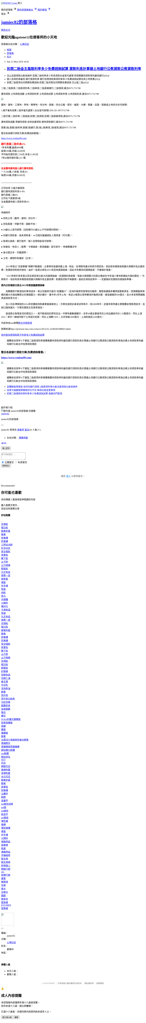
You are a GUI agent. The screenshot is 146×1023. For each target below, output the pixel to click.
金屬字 (4, 800)
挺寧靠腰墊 (7, 723)
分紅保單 (5, 702)
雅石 (3, 712)
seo (2, 872)
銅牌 (3, 797)
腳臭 (3, 534)
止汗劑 (4, 562)
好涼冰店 (5, 548)
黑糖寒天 (5, 743)
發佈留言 (6, 466)
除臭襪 (4, 538)
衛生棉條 (5, 862)
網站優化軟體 (8, 750)
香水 (3, 889)
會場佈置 (5, 773)
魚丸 (3, 596)
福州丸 (4, 606)
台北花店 (5, 776)
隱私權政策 (89, 983)
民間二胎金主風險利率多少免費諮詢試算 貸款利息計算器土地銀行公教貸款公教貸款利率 (74, 69)
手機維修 (5, 855)
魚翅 (3, 613)
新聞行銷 (5, 875)
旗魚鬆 (4, 579)
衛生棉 (4, 859)
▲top (3, 443)
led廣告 (4, 811)
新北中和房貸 (25, 323)
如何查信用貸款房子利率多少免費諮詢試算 (22, 335)
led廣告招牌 (7, 804)
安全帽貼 (5, 551)
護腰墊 (4, 733)
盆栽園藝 (5, 709)
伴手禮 (4, 586)
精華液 (4, 882)
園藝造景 (5, 705)
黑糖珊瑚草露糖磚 (10, 746)
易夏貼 (4, 555)
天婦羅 (4, 599)
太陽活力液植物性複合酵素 (15, 740)
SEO (3, 759)
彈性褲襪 (5, 828)
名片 (9, 56)
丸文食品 (5, 572)
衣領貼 (4, 524)
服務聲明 (100, 983)
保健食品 (5, 675)
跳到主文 (5, 30)
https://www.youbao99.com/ (14, 138)
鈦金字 (4, 814)
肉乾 (3, 592)
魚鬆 (3, 589)
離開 (16, 1017)
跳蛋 (3, 848)
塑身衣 (4, 899)
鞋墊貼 (4, 568)
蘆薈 (3, 878)
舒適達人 (5, 865)
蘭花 (3, 716)
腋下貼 (4, 558)
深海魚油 (5, 688)
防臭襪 (4, 541)
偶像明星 (23, 438)
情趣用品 (5, 841)
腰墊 (3, 729)
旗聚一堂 (5, 575)
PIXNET (51, 983)
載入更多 (6, 448)
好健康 (4, 671)
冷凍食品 (5, 610)
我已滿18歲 (7, 1017)
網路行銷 (5, 869)
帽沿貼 (4, 527)
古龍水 (4, 892)
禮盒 (3, 582)
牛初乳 (4, 685)
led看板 (4, 817)
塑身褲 (4, 902)
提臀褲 (4, 908)
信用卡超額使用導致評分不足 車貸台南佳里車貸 (31, 390)
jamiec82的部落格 (19, 22)
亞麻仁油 (5, 678)
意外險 (4, 695)
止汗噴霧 (5, 565)
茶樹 (3, 885)
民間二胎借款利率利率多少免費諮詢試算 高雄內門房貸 (34, 393)
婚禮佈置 (5, 770)
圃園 (3, 895)
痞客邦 (20, 430)
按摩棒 (4, 845)
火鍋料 (4, 603)
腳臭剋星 (5, 531)
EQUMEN (6, 905)
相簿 (9, 50)
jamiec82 (5, 413)
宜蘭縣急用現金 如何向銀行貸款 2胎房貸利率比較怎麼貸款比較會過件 (42, 386)
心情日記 (24, 44)
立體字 (4, 794)
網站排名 (5, 757)
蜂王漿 (4, 681)
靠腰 (3, 726)
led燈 (3, 807)
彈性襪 (4, 821)
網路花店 (5, 766)
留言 (27, 430)
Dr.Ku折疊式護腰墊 (11, 719)
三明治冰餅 (7, 545)
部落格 (10, 53)
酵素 (3, 692)
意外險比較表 (8, 699)
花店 (3, 763)
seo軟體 (5, 753)
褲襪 (3, 824)
